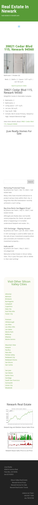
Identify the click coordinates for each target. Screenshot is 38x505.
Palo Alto (8, 352)
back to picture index (19, 86)
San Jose (8, 370)
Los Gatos (8, 329)
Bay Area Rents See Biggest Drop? (17, 208)
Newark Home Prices (19, 482)
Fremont (8, 319)
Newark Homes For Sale (19, 485)
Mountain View (10, 345)
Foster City (9, 314)
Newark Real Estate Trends (19, 487)
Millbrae (8, 334)
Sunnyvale (9, 383)
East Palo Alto (10, 311)
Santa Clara (9, 375)
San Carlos (9, 365)
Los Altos (8, 324)
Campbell (8, 304)
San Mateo (9, 373)
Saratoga (8, 378)
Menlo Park (9, 332)
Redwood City (10, 357)
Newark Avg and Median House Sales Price (19, 427)
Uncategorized (9, 251)
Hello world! (8, 246)
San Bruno (9, 362)
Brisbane (8, 299)
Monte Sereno (10, 339)
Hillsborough (9, 322)
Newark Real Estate (19, 404)
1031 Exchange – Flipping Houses (17, 228)
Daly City (8, 309)
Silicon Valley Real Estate (19, 480)
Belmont (8, 297)
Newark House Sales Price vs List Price (19, 451)
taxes (32, 231)
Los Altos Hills (10, 327)
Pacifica (8, 350)
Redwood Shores (11, 360)
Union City (9, 385)
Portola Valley (10, 355)
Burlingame (9, 301)
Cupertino (8, 306)
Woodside (8, 388)
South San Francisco (12, 380)
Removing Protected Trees (14, 188)
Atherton (8, 294)
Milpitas (8, 337)
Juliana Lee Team (12, 190)
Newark (8, 347)
